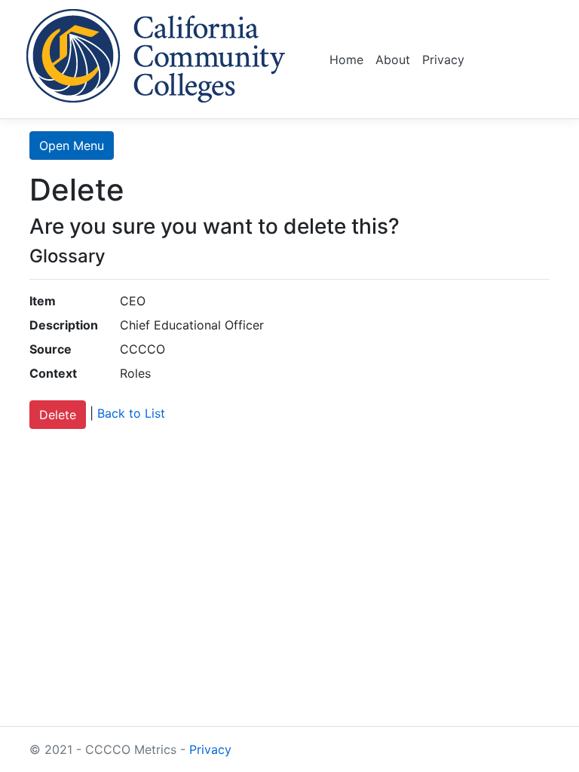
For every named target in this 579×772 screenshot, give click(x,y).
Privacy (443, 59)
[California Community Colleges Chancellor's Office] (156, 53)
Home (346, 59)
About (392, 59)
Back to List (131, 413)
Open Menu (71, 145)
